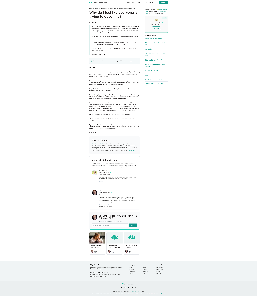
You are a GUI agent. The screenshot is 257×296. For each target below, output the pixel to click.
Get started (163, 2)
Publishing (132, 276)
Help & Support (149, 2)
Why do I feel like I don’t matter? (153, 38)
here (131, 61)
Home (90, 8)
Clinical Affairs (133, 273)
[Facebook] (121, 288)
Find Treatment (159, 269)
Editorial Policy (131, 150)
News (144, 276)
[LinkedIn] (135, 288)
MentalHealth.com (134, 291)
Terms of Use (152, 293)
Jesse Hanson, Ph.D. (104, 172)
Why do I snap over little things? (153, 79)
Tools (144, 273)
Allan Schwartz (104, 8)
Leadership (132, 271)
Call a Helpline (159, 271)
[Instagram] (125, 288)
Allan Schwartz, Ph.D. (104, 192)
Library (139, 2)
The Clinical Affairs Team (98, 144)
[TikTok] (132, 288)
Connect (156, 28)
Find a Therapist (159, 267)
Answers (96, 8)
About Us (132, 267)
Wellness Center (159, 273)
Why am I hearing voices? (152, 70)
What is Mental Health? (129, 2)
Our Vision (132, 269)
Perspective (145, 271)
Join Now (132, 225)
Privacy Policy (161, 293)
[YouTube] (128, 288)
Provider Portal (159, 276)
